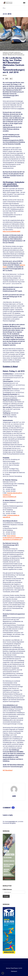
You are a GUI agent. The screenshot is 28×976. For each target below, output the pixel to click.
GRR (6, 78)
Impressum (14, 971)
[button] (3, 973)
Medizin (5, 75)
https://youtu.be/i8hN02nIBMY (11, 231)
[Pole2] (9, 880)
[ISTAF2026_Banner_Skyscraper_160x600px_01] (9, 953)
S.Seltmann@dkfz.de (13, 515)
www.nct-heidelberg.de (9, 497)
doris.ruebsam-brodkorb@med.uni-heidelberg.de (13, 536)
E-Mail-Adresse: (7, 889)
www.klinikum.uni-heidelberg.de (12, 539)
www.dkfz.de (6, 517)
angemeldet (11, 821)
